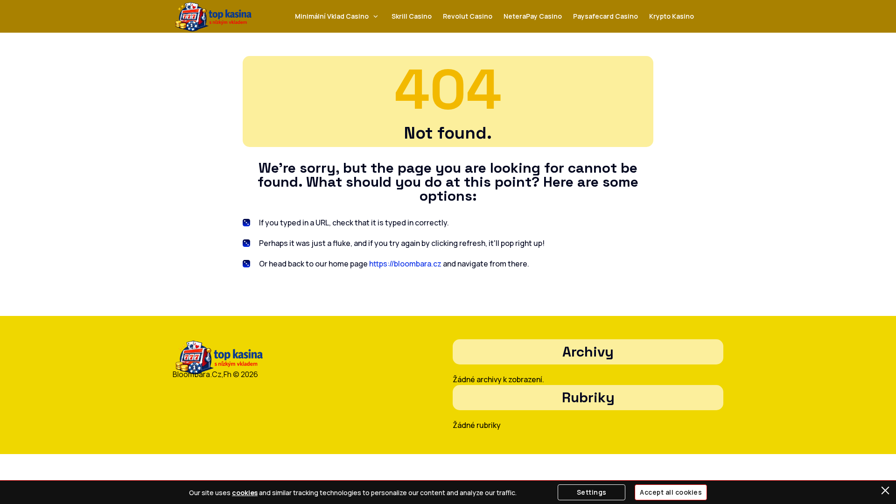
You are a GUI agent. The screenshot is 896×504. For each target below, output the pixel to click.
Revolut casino (467, 16)
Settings (592, 492)
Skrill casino (412, 16)
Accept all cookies (671, 492)
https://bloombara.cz (405, 264)
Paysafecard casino (605, 16)
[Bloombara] (213, 16)
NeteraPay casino (533, 16)
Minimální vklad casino (332, 16)
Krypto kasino (671, 16)
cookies (245, 492)
